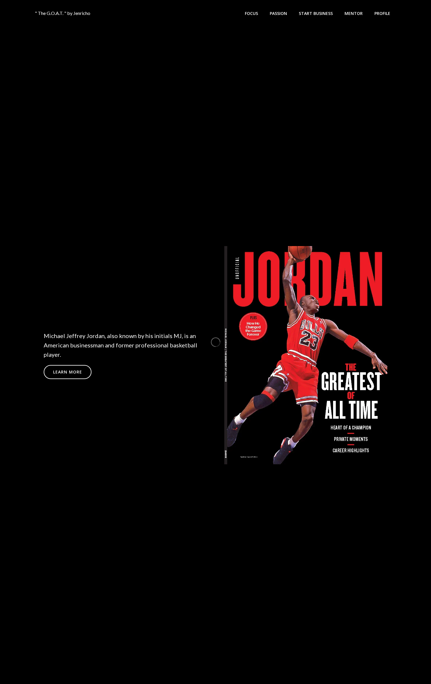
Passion (278, 13)
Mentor (354, 13)
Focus (251, 13)
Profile (382, 13)
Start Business (316, 13)
